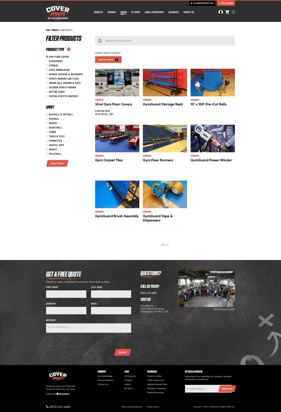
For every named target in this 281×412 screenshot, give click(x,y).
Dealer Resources (155, 392)
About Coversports (154, 12)
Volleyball (55, 153)
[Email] (208, 388)
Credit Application (155, 380)
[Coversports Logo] (58, 11)
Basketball (55, 127)
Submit (122, 352)
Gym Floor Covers (59, 56)
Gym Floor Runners (158, 160)
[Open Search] (233, 12)
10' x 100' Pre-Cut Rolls (208, 104)
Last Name (98, 287)
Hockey (53, 149)
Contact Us (189, 12)
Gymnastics (55, 140)
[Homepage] (62, 376)
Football (54, 118)
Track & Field (57, 136)
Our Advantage (105, 376)
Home (48, 30)
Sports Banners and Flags (64, 78)
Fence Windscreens (59, 69)
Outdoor (112, 12)
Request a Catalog (156, 388)
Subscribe (227, 388)
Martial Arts (56, 145)
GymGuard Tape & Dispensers (158, 218)
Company (52, 303)
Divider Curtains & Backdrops (66, 74)
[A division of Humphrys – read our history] (58, 394)
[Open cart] (227, 12)
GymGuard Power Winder (211, 160)
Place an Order (154, 376)
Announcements (105, 380)
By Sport (136, 12)
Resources (174, 12)
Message (52, 320)
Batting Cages (57, 91)
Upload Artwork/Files (157, 384)
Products (98, 12)
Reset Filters (57, 163)
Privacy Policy (153, 407)
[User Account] (221, 11)
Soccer (53, 123)
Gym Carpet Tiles (109, 160)
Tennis (52, 131)
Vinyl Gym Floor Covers (113, 104)
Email (95, 303)
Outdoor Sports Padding (62, 87)
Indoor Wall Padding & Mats (65, 83)
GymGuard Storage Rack (163, 104)
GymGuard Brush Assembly (117, 216)
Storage (53, 65)
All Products (130, 376)
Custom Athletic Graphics (63, 96)
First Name (53, 287)
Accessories (56, 61)
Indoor (123, 12)
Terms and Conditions (132, 407)
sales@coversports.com (203, 3)
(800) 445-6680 (227, 3)
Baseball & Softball (61, 114)
